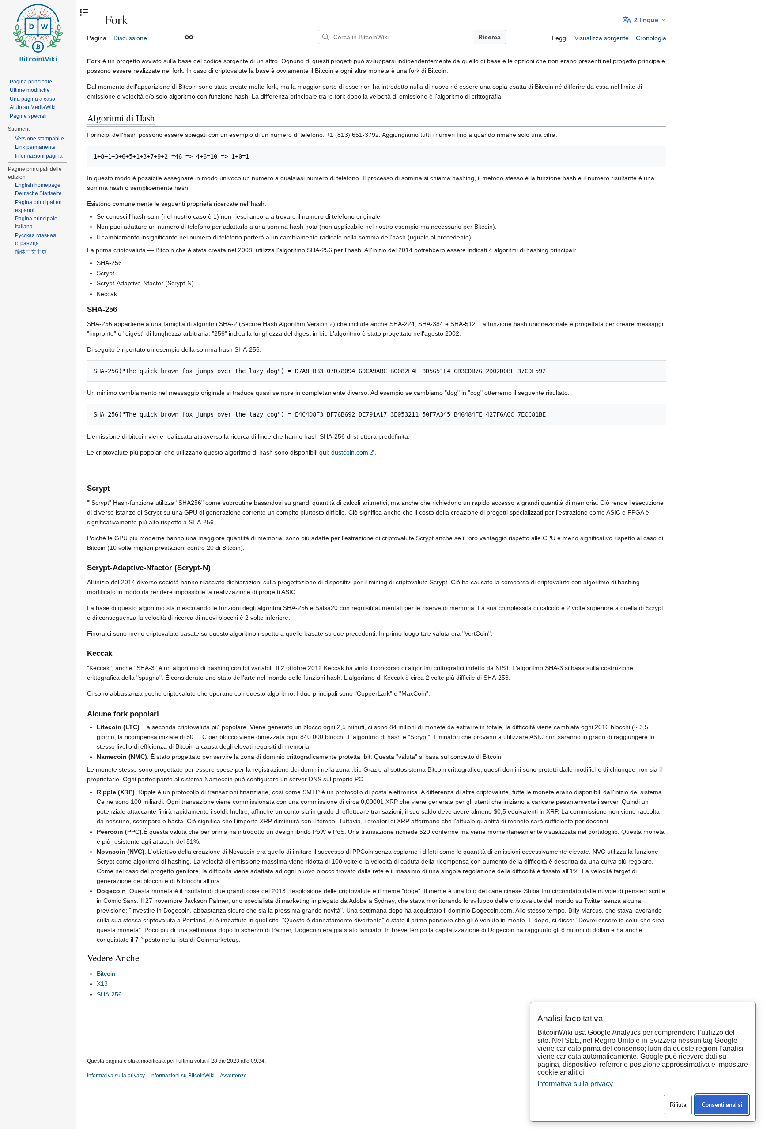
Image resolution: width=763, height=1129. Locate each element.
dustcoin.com (349, 452)
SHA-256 (109, 994)
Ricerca (489, 37)
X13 (102, 983)
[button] (189, 37)
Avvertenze (233, 1075)
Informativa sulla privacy (116, 1075)
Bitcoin (106, 973)
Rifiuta (678, 1105)
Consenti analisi (722, 1105)
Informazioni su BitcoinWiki (182, 1075)
